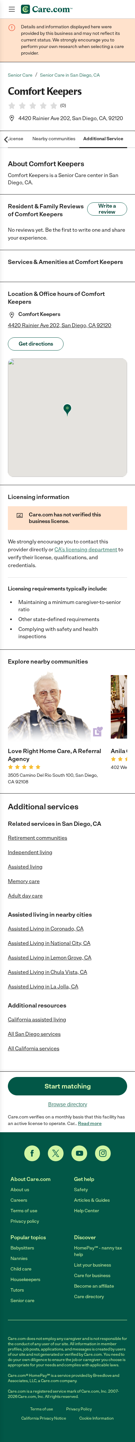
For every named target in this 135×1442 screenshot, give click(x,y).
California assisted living (37, 1019)
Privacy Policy (79, 1409)
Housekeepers (25, 1279)
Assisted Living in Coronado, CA (46, 929)
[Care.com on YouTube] (79, 1153)
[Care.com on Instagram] (103, 1153)
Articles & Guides (92, 1200)
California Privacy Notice (43, 1418)
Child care (20, 1269)
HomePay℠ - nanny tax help (98, 1251)
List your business (92, 1265)
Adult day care (25, 896)
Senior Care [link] (20, 75)
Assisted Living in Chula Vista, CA (47, 972)
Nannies (19, 1258)
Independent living (30, 852)
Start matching (68, 1086)
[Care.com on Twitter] (56, 1153)
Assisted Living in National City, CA (49, 943)
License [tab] (15, 139)
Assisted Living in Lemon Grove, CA (49, 958)
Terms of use (23, 1211)
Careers (18, 1200)
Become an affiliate (94, 1286)
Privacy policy (24, 1221)
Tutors (17, 1290)
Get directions (36, 344)
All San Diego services (34, 1034)
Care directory (89, 1296)
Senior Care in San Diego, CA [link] (70, 75)
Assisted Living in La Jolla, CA (43, 986)
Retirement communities (37, 838)
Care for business (92, 1275)
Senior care (22, 1300)
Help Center (86, 1211)
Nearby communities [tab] (53, 139)
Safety (81, 1190)
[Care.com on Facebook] (32, 1153)
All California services (33, 1048)
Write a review (107, 209)
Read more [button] (90, 1123)
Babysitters (22, 1248)
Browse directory (67, 1104)
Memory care (24, 881)
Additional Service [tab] (103, 139)
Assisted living (25, 867)
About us (19, 1190)
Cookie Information (96, 1418)
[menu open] (12, 9)
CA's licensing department (85, 549)
